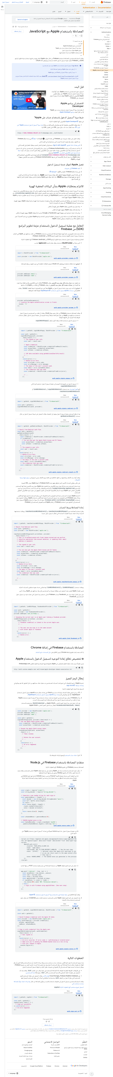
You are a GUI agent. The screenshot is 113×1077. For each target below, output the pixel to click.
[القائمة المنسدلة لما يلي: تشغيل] (65, 11)
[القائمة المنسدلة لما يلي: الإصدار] (89, 2)
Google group (28, 1050)
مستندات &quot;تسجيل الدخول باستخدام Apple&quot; (57, 290)
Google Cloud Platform (36, 1066)
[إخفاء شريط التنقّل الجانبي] (91, 1074)
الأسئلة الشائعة (29, 1059)
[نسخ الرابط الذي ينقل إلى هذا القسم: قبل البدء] (73, 87)
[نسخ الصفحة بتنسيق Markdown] (76, 35)
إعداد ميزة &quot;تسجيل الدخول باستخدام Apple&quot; (43, 695)
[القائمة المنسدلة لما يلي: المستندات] (79, 2)
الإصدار (93, 2)
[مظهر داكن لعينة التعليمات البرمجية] (78, 131)
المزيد (74, 2)
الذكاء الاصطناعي (89, 11)
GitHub (85, 1057)
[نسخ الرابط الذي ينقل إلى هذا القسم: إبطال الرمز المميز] (64, 679)
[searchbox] (101, 17)
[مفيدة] (15, 26)
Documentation (104, 8)
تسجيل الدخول (5, 2)
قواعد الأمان (46, 976)
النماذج (85, 1052)
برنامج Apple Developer (67, 112)
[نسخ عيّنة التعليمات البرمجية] (78, 251)
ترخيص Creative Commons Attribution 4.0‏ (60, 1029)
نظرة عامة (108, 11)
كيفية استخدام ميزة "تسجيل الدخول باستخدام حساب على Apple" (58, 76)
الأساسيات (101, 11)
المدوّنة (27, 2)
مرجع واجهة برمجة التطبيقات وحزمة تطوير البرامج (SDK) (75, 1048)
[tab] (75, 248)
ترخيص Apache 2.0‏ (20, 1029)
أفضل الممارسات (73, 389)
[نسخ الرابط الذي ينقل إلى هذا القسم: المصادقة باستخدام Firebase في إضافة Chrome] (29, 648)
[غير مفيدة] (13, 26)
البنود (86, 1073)
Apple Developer (71, 121)
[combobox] (58, 2)
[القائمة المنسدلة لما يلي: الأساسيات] (96, 11)
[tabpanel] (47, 255)
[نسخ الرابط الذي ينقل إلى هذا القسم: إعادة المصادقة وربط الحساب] (57, 508)
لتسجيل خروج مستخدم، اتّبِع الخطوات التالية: (72, 987)
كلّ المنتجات (23, 1066)
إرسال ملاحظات (17, 31)
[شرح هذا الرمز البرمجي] (75, 131)
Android (65, 1066)
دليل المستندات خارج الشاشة (43, 652)
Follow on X (56, 1050)
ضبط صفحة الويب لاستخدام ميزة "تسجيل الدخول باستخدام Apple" (48, 895)
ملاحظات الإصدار (28, 1053)
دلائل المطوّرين (83, 1045)
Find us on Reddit (55, 1047)
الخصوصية (80, 1073)
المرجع (59, 11)
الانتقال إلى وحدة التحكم (17, 2)
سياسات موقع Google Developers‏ (69, 1030)
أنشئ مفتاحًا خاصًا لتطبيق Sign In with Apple (66, 145)
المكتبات (85, 1054)
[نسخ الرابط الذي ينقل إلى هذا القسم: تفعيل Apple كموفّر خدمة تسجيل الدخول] (45, 165)
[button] (102, 28)
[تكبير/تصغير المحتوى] (73, 41)
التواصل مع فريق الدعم (27, 1045)
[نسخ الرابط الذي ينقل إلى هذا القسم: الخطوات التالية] (66, 958)
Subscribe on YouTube (54, 1053)
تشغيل (68, 11)
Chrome (57, 1066)
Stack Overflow (28, 1047)
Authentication (89, 8)
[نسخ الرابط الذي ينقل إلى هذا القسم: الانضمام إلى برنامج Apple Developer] (70, 106)
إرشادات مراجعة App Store (75, 685)
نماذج (54, 11)
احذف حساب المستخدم (71, 755)
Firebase (81, 26)
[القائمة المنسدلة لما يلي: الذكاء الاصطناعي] (83, 11)
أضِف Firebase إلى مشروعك (72, 168)
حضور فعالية (57, 1056)
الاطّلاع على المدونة (55, 1045)
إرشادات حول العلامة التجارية (25, 1056)
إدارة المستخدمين (30, 973)
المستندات (83, 2)
